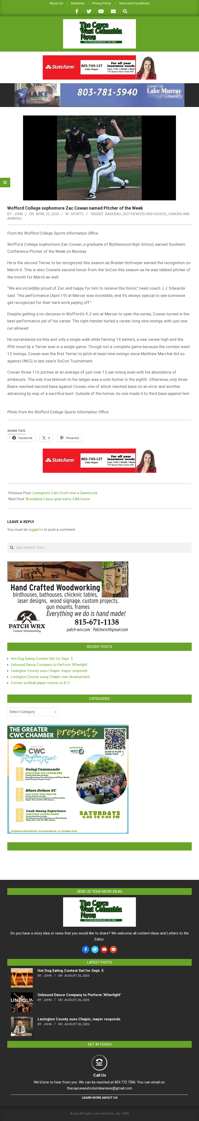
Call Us (99, 1075)
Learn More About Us (99, 1097)
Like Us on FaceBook (99, 846)
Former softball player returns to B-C (40, 683)
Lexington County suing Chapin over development (50, 677)
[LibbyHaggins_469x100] (99, 57)
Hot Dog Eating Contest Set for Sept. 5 (42, 658)
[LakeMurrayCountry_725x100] (99, 85)
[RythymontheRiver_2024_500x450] (68, 727)
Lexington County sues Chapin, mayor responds (49, 671)
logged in (36, 529)
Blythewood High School (145, 214)
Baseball (113, 214)
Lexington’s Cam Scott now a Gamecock (65, 493)
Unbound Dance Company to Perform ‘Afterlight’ (49, 665)
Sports (77, 214)
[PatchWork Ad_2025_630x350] (68, 564)
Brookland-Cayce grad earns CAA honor (58, 499)
